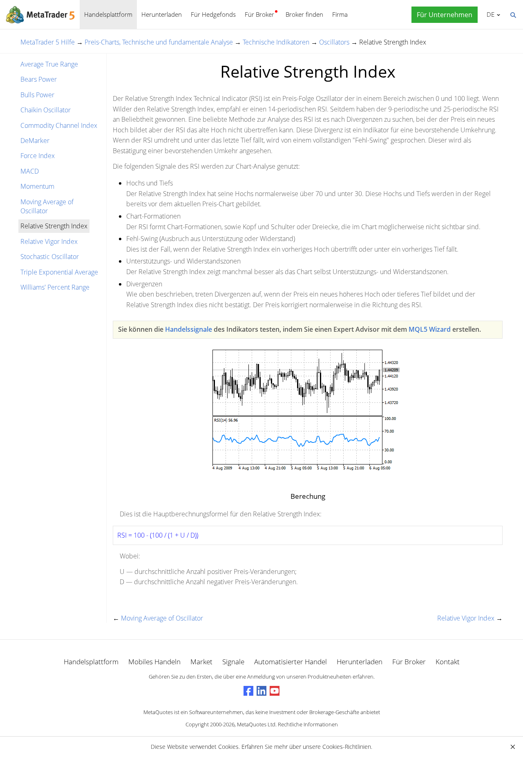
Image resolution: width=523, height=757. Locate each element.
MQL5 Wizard (430, 329)
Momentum (37, 186)
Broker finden (304, 14)
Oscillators (334, 42)
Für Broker (259, 14)
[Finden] (513, 14)
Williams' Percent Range (54, 287)
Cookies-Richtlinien (346, 746)
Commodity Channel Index (58, 125)
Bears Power (38, 79)
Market (201, 661)
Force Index (37, 155)
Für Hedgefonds (213, 14)
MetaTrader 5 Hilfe (47, 42)
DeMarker (34, 140)
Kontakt (448, 661)
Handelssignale (188, 329)
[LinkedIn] (261, 691)
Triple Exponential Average (59, 272)
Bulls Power (37, 94)
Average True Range (49, 64)
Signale (233, 661)
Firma (340, 14)
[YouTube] (274, 691)
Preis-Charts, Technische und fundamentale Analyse (159, 42)
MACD (29, 171)
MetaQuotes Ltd (256, 724)
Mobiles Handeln (154, 661)
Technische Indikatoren (276, 42)
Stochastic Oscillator (49, 256)
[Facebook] (248, 691)
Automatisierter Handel (290, 661)
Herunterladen (161, 14)
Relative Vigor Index (49, 241)
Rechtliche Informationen (308, 724)
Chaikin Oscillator (45, 109)
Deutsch (489, 14)
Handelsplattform (108, 14)
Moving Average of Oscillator (47, 206)
